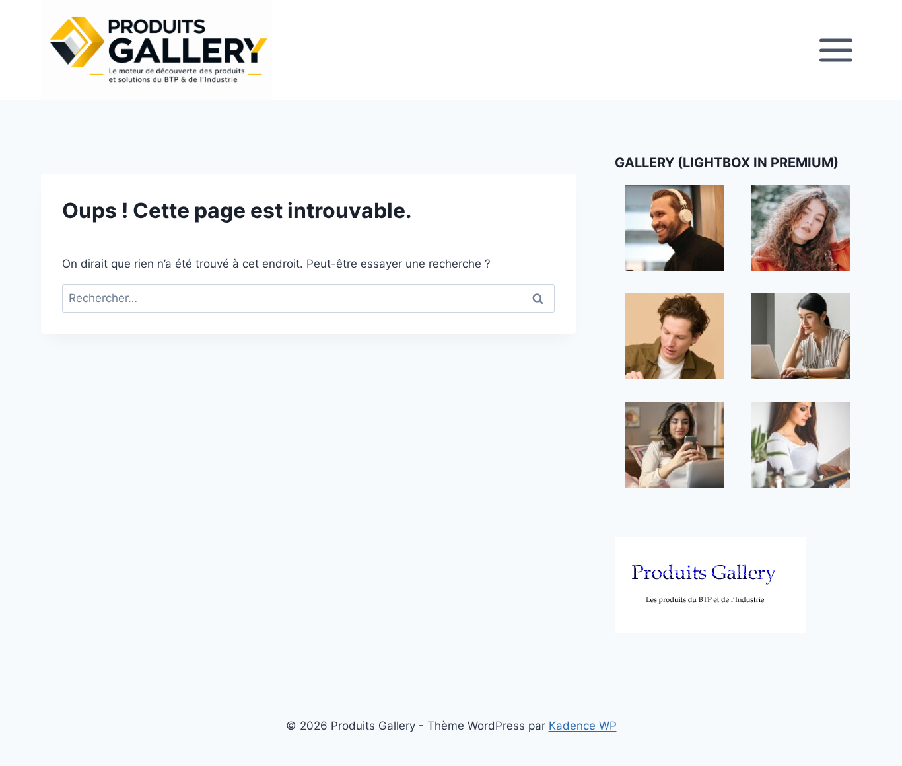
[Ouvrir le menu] (835, 49)
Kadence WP (583, 725)
